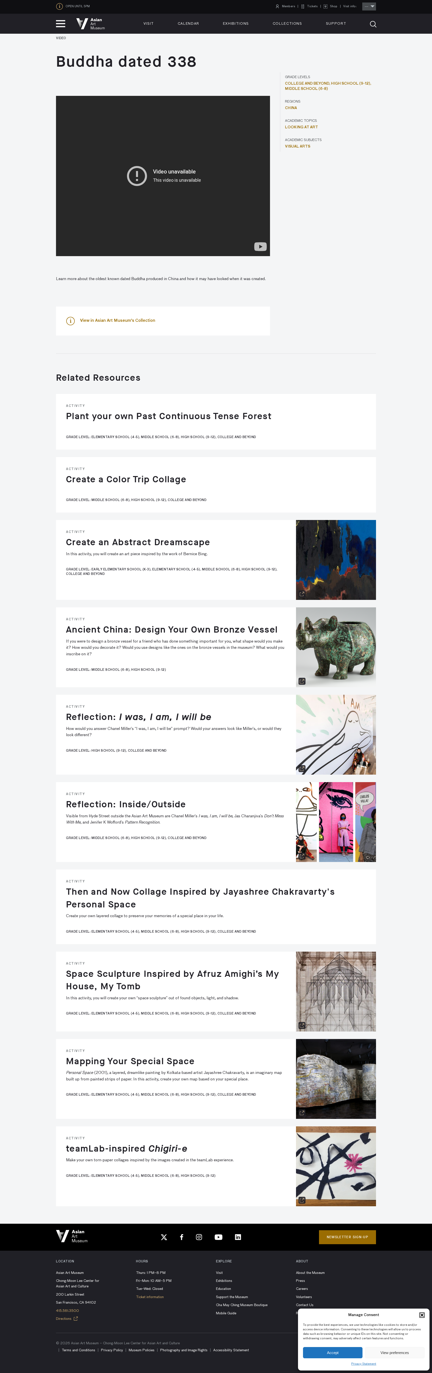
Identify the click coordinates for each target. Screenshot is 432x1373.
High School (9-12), (351, 83)
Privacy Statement (363, 1364)
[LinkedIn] (238, 1237)
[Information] (61, 6)
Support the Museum (232, 1297)
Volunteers (304, 1297)
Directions (64, 1319)
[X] (164, 1237)
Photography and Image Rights (184, 1350)
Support (336, 23)
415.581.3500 (67, 1311)
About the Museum (310, 1273)
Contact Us (305, 1305)
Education (223, 1289)
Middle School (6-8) (306, 89)
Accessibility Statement (231, 1350)
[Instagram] (199, 1237)
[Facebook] (181, 1237)
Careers (302, 1289)
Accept (332, 1353)
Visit (149, 23)
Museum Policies (141, 1350)
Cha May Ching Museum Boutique (242, 1305)
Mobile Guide (226, 1313)
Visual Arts (297, 146)
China (291, 108)
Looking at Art (301, 127)
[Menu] (60, 23)
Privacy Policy (112, 1350)
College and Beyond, (308, 83)
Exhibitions (236, 23)
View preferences (394, 1353)
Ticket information (150, 1297)
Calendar (188, 23)
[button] (422, 1315)
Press (300, 1281)
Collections (287, 23)
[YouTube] (218, 1237)
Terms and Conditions (78, 1350)
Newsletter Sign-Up (347, 1237)
